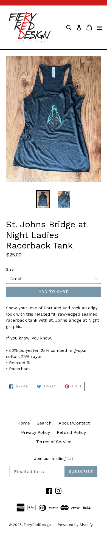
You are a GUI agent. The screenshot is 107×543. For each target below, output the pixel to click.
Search (44, 423)
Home (23, 423)
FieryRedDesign (37, 525)
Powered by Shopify (75, 525)
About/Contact (74, 423)
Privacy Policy (35, 432)
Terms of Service (53, 441)
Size (10, 269)
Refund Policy (71, 432)
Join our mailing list (53, 458)
